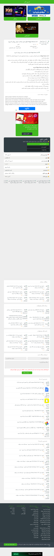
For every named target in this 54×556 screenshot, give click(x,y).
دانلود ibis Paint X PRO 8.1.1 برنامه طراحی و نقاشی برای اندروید (15, 330)
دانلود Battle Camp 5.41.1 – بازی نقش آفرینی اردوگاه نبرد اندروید (31, 462)
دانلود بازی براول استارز (45, 542)
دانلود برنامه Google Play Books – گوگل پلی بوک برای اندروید (31, 423)
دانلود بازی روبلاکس (46, 523)
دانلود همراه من (35, 538)
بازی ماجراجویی (12, 48)
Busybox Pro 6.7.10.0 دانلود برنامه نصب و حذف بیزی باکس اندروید (37, 330)
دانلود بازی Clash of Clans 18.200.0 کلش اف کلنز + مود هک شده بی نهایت (29, 496)
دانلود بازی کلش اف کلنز (45, 544)
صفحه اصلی (12, 514)
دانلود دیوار (36, 523)
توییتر (24, 518)
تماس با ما (13, 518)
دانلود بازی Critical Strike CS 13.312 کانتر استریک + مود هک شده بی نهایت (14, 348)
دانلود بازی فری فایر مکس (45, 527)
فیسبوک (24, 516)
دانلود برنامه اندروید (34, 516)
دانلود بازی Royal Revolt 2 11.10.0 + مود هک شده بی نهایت (32, 490)
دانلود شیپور (36, 542)
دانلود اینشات (35, 529)
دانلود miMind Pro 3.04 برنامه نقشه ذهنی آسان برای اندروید (37, 317)
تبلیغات (13, 516)
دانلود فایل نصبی (43, 148)
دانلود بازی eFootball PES (45, 529)
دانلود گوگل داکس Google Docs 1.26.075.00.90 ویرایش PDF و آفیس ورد (29, 394)
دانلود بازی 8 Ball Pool (45, 538)
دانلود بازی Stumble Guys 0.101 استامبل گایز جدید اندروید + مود (31, 456)
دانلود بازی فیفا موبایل (46, 548)
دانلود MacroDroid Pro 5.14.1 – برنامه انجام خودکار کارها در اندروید (36, 324)
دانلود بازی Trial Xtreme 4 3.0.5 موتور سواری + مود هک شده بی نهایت (30, 468)
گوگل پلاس (23, 520)
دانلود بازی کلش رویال (46, 546)
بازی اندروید (18, 48)
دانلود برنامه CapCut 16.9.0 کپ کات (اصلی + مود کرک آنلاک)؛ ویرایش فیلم (29, 411)
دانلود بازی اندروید (46, 516)
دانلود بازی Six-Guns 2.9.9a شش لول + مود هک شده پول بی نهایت (14, 354)
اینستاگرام (24, 514)
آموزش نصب (43, 151)
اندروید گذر (27, 2)
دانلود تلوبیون (35, 540)
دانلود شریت (35, 534)
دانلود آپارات (36, 544)
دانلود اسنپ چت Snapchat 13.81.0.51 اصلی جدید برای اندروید (31, 406)
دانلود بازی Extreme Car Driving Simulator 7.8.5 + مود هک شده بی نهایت (29, 502)
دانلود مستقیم (26, 138)
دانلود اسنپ (36, 525)
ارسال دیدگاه (26, 379)
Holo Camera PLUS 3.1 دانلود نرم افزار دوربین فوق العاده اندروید (14, 317)
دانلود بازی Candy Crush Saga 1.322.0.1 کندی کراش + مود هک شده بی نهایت (36, 304)
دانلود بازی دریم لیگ (46, 521)
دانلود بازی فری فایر (46, 519)
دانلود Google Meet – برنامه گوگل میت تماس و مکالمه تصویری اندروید (30, 434)
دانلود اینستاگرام (35, 521)
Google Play (43, 154)
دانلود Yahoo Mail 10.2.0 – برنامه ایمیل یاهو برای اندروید (33, 417)
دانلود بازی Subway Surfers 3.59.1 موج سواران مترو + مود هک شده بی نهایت (14, 304)
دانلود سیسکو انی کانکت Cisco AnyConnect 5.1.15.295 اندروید (31, 400)
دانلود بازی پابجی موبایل (45, 518)
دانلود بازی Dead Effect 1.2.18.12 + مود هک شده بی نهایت (32, 485)
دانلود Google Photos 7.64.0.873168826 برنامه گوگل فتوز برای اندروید (30, 428)
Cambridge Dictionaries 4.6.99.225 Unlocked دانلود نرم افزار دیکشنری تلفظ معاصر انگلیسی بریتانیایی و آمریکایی (14, 323)
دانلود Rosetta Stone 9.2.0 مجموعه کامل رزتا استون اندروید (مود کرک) (30, 389)
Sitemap (13, 520)
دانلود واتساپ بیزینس (34, 531)
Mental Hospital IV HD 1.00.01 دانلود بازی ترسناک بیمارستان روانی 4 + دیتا (36, 348)
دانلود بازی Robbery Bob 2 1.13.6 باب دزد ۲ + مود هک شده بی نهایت (14, 342)
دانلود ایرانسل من (35, 536)
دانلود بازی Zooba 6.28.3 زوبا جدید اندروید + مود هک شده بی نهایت (30, 451)
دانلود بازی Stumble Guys (45, 525)
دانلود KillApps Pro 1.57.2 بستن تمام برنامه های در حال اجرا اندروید (30, 440)
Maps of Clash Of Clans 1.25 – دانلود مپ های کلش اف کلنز (36, 342)
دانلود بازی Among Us (45, 540)
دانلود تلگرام (36, 518)
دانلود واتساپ (35, 519)
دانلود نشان (36, 527)
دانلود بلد (36, 533)
